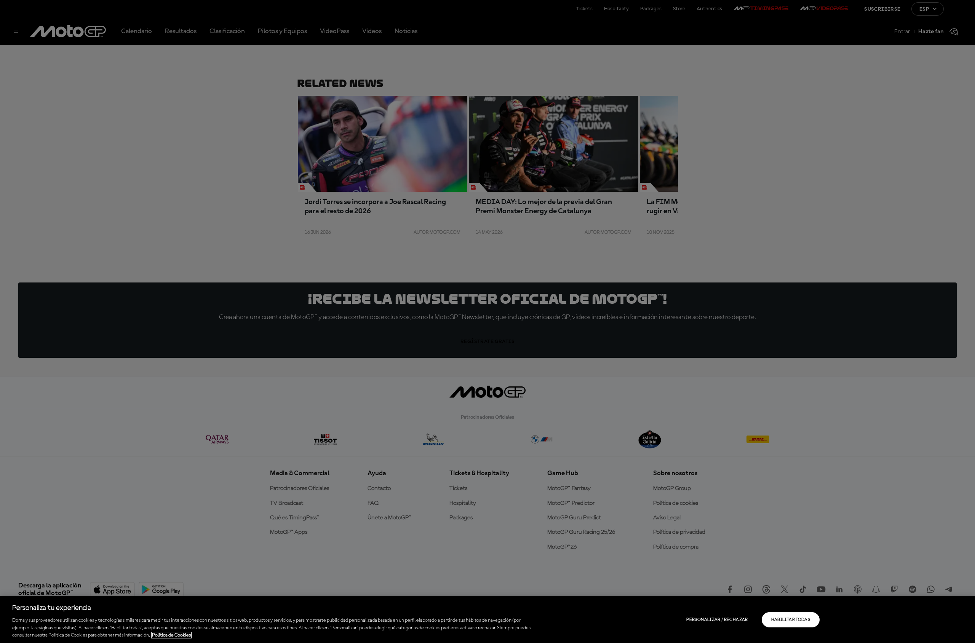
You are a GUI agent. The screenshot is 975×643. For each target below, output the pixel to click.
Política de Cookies (171, 635)
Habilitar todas (790, 619)
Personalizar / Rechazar (717, 619)
